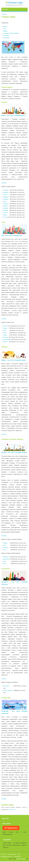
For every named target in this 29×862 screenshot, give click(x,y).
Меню (6, 9)
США (4, 545)
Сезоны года (15, 2)
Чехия (5, 201)
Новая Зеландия (7, 690)
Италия (5, 212)
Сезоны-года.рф (20, 858)
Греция (5, 215)
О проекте (3, 854)
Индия (5, 335)
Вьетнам (5, 337)
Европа (5, 26)
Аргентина (6, 559)
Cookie (19, 854)
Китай (5, 332)
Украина (5, 206)
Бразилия (6, 557)
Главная (4, 14)
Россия (5, 217)
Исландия (6, 190)
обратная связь (12, 809)
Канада (5, 543)
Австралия (6, 35)
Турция (5, 328)
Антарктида (6, 37)
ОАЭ (4, 330)
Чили (4, 563)
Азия (4, 28)
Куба (4, 549)
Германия (6, 199)
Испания (5, 210)
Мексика (5, 547)
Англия (5, 194)
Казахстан (6, 326)
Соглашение (17, 856)
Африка (5, 31)
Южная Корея (7, 339)
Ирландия (6, 197)
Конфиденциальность (7, 856)
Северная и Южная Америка (11, 33)
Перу (4, 561)
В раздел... (4, 182)
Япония (5, 341)
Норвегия (5, 192)
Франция (5, 208)
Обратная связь (11, 854)
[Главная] (6, 2)
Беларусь (5, 203)
